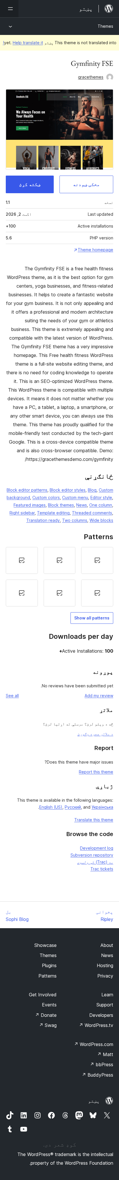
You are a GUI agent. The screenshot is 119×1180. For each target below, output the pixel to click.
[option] (97, 560)
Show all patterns (91, 617)
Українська (102, 807)
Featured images (30, 504)
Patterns (47, 976)
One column (100, 504)
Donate (46, 1015)
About (107, 945)
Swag (48, 1025)
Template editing (53, 512)
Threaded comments (92, 512)
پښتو (94, 1101)
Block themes (61, 504)
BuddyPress (97, 1075)
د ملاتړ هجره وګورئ (95, 733)
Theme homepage (95, 249)
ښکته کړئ (29, 184)
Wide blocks (101, 520)
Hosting (105, 965)
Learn (107, 994)
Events (49, 1005)
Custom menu (75, 497)
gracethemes (90, 77)
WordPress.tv (96, 1025)
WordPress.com (93, 1044)
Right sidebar (22, 512)
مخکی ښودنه (86, 184)
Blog (92, 489)
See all (12, 695)
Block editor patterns (27, 489)
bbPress (101, 1064)
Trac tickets (101, 868)
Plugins (49, 965)
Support (104, 1005)
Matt (105, 1054)
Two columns (74, 520)
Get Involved (43, 994)
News (81, 504)
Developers (101, 1015)
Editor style (101, 497)
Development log (96, 848)
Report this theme (96, 771)
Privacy (105, 976)
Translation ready (43, 520)
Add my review (99, 695)
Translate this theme (93, 819)
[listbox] (59, 576)
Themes (105, 26)
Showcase (45, 945)
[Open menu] (9, 8)
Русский (73, 807)
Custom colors (46, 497)
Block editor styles (67, 489)
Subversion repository (91, 855)
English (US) (50, 807)
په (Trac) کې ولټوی (95, 861)
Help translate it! (23, 42)
